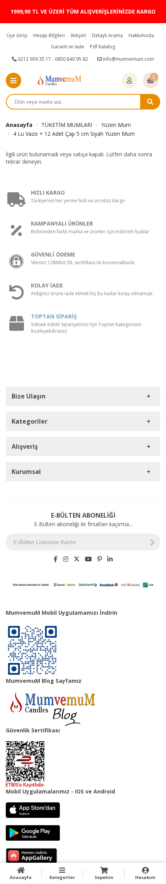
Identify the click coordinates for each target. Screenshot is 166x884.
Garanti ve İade (67, 46)
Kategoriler (62, 877)
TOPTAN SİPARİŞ (54, 316)
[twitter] (76, 559)
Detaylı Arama (107, 35)
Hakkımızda (141, 35)
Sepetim (104, 877)
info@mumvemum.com (128, 59)
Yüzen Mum (116, 124)
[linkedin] (110, 559)
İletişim (78, 35)
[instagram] (65, 559)
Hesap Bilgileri (49, 35)
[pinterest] (99, 559)
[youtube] (88, 559)
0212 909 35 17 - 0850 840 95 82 (52, 59)
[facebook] (55, 559)
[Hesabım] (129, 81)
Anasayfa (19, 124)
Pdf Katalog (102, 46)
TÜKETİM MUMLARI (66, 124)
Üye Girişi (17, 35)
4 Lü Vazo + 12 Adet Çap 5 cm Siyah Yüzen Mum (74, 133)
